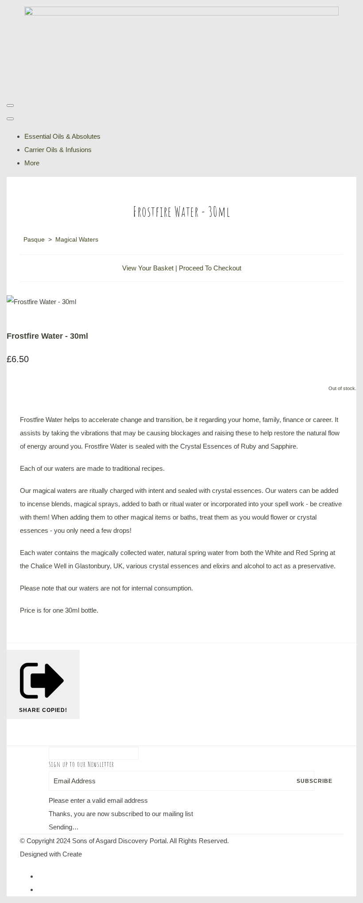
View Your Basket (148, 268)
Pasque (34, 239)
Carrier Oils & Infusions (58, 149)
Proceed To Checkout (210, 268)
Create (72, 854)
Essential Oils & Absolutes (62, 136)
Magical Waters (76, 239)
